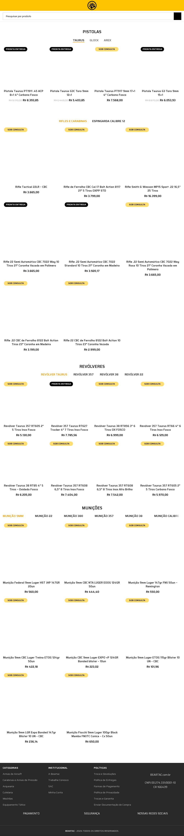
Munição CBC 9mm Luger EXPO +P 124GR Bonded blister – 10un (92, 659)
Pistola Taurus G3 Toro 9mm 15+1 (160, 93)
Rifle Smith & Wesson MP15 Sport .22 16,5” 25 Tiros (153, 189)
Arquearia (8, 786)
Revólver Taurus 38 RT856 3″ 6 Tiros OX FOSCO (114, 428)
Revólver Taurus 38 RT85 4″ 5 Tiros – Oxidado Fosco (23, 487)
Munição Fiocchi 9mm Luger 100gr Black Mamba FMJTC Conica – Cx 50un (92, 734)
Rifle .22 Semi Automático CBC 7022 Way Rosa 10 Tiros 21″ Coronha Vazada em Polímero (152, 266)
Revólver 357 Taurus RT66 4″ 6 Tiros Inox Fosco (160, 428)
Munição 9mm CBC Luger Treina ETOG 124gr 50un (31, 659)
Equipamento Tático (14, 805)
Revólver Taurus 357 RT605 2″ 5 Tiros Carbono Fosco (160, 487)
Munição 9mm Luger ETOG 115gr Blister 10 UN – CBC (153, 659)
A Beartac (54, 774)
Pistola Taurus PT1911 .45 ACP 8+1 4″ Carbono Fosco (23, 93)
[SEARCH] (177, 16)
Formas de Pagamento (106, 786)
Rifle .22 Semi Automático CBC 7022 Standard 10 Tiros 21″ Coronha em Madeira (92, 264)
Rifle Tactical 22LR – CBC (31, 187)
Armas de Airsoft (12, 774)
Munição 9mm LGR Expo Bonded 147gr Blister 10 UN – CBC (31, 734)
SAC (50, 786)
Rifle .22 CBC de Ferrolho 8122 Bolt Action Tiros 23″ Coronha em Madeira (31, 342)
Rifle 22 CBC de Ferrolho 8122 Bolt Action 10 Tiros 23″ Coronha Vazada (92, 342)
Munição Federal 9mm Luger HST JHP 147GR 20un (31, 585)
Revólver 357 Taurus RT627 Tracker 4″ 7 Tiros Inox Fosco (69, 428)
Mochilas (8, 799)
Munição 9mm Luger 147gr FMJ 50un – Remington (152, 585)
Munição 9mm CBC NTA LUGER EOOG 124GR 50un (92, 585)
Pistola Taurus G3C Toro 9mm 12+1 (69, 93)
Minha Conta (55, 792)
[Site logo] (92, 5)
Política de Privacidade (106, 792)
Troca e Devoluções (105, 774)
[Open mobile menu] (4, 5)
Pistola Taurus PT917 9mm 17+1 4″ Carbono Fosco (115, 93)
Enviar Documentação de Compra (112, 805)
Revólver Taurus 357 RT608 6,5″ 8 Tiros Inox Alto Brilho (114, 487)
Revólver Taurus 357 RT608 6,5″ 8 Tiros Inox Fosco (69, 487)
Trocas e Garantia (104, 799)
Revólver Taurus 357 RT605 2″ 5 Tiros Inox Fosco (24, 428)
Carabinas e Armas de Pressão (20, 780)
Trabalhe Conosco (58, 780)
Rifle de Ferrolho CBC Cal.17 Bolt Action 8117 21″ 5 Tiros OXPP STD (92, 189)
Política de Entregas (105, 780)
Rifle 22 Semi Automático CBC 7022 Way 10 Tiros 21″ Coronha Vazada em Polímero (31, 264)
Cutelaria (8, 792)
